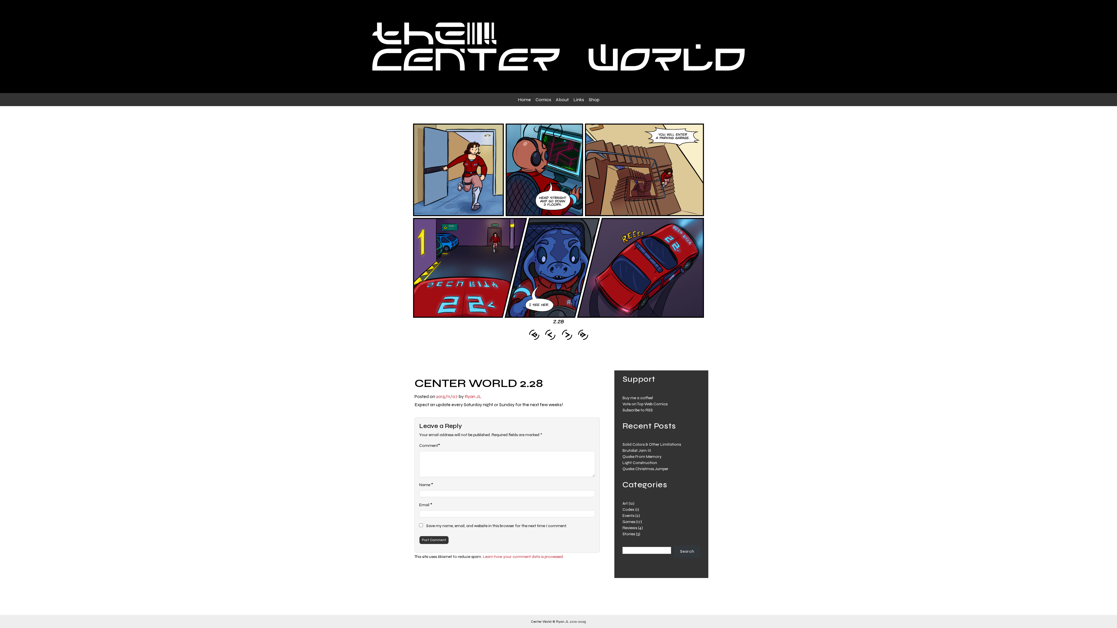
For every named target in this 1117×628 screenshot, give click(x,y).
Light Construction (639, 462)
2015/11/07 (447, 396)
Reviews (629, 527)
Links (578, 99)
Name (424, 484)
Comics (543, 99)
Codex (628, 509)
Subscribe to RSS (637, 410)
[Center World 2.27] (550, 334)
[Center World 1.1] (534, 334)
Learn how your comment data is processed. (523, 556)
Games (628, 521)
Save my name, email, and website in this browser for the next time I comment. (496, 525)
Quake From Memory (641, 456)
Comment (428, 445)
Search (687, 551)
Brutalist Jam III (636, 450)
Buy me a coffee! (637, 397)
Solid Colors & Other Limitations (651, 444)
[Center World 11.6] (583, 334)
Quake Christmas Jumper (645, 468)
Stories (628, 533)
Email (424, 504)
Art (625, 503)
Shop (594, 99)
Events (628, 515)
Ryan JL (473, 396)
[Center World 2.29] (567, 334)
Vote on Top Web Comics (645, 404)
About (562, 99)
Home (524, 99)
